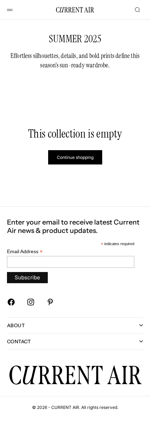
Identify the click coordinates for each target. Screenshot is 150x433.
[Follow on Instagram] (31, 302)
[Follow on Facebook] (11, 302)
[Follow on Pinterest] (50, 302)
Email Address (25, 251)
